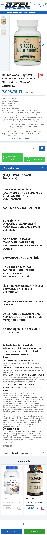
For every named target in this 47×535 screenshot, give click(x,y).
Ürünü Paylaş (37, 159)
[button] (43, 43)
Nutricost (7, 499)
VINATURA (30, 499)
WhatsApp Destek (12, 157)
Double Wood (13, 101)
